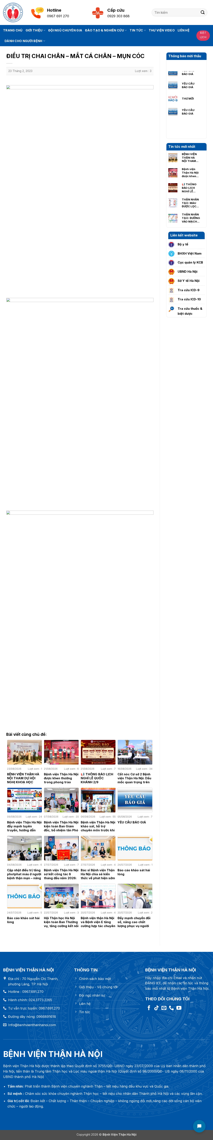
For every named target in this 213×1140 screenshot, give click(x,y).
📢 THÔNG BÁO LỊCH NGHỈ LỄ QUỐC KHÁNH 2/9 (189, 188)
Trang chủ (13, 30)
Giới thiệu (34, 30)
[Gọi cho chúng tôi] (171, 1008)
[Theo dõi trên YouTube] (178, 1008)
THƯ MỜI (188, 86)
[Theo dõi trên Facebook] (148, 1008)
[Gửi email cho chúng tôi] (163, 1008)
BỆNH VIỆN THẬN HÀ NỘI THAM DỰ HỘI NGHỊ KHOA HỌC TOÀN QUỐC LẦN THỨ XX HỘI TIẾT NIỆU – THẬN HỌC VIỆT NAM (190, 157)
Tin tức (136, 30)
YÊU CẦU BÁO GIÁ (188, 73)
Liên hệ (183, 30)
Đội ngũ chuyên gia (65, 30)
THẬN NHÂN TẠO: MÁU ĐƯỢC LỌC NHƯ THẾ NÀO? (190, 203)
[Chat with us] (199, 1126)
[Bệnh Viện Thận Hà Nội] (13, 12)
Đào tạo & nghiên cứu (104, 30)
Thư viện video (162, 30)
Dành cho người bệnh (23, 41)
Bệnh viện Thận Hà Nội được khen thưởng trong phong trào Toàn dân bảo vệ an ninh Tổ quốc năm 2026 (191, 172)
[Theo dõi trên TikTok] (156, 1008)
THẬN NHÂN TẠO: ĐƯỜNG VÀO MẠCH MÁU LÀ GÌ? (191, 218)
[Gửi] (203, 12)
